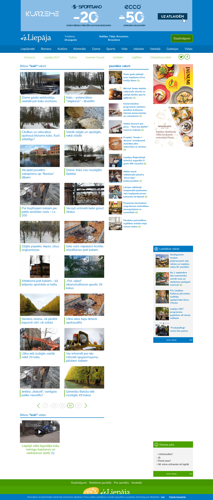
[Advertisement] (173, 196)
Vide (124, 49)
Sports (110, 49)
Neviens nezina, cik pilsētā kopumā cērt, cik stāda (39, 320)
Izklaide (138, 49)
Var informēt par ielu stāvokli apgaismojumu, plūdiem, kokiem (82, 357)
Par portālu (121, 482)
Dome (96, 49)
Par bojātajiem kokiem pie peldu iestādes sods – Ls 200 (39, 211)
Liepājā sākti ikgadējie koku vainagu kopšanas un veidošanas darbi (40, 449)
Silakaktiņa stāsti (160, 57)
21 (70, 405)
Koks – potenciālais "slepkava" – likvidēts (80, 99)
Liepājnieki (28, 49)
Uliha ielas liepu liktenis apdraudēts (81, 320)
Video (188, 49)
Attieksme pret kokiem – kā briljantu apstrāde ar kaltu (40, 282)
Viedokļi (155, 49)
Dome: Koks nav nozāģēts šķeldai (84, 171)
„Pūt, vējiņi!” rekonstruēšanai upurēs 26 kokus (84, 284)
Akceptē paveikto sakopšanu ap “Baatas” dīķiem (38, 173)
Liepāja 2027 (52, 57)
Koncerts (29, 57)
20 (62, 405)
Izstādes (118, 57)
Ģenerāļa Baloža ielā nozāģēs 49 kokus (80, 393)
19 (54, 405)
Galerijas (173, 49)
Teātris (72, 57)
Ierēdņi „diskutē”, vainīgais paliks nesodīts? (39, 393)
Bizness (46, 49)
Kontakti (136, 482)
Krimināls (79, 49)
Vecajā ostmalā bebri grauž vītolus (85, 210)
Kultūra (62, 49)
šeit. (163, 497)
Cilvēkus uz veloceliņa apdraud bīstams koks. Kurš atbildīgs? (41, 135)
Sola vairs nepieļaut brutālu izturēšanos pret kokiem (84, 248)
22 (78, 405)
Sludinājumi (181, 38)
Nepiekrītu (181, 497)
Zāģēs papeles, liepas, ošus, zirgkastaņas (41, 248)
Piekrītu (172, 497)
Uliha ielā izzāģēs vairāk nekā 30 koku (38, 355)
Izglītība (137, 57)
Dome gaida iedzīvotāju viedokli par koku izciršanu (39, 99)
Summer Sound (95, 57)
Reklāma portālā (100, 482)
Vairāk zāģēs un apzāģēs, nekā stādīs (84, 133)
